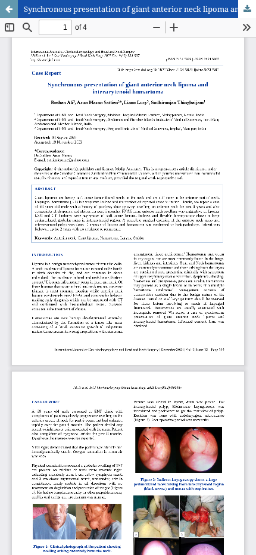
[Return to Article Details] (9, 9)
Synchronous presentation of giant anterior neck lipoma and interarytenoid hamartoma (140, 9)
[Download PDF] (247, 9)
